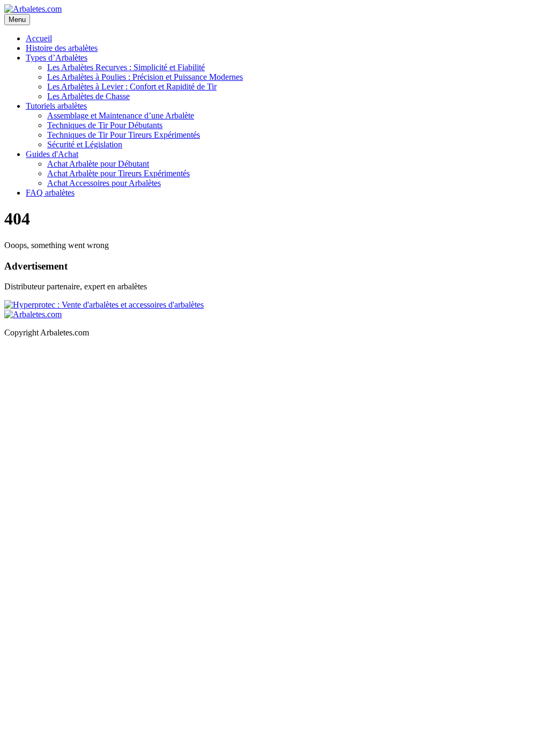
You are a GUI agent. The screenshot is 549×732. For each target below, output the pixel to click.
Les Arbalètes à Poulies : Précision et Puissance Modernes (145, 76)
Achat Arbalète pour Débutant (98, 163)
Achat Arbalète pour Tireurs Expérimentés (118, 173)
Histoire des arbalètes (62, 48)
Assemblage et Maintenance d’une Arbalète (120, 115)
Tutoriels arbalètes (56, 105)
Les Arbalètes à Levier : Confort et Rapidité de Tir (132, 86)
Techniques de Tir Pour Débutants (104, 125)
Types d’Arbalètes (56, 57)
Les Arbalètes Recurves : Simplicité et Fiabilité (126, 67)
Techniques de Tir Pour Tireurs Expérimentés (123, 134)
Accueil (39, 38)
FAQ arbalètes (50, 192)
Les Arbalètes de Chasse (88, 96)
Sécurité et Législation (84, 144)
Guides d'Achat (52, 154)
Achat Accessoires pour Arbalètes (104, 183)
